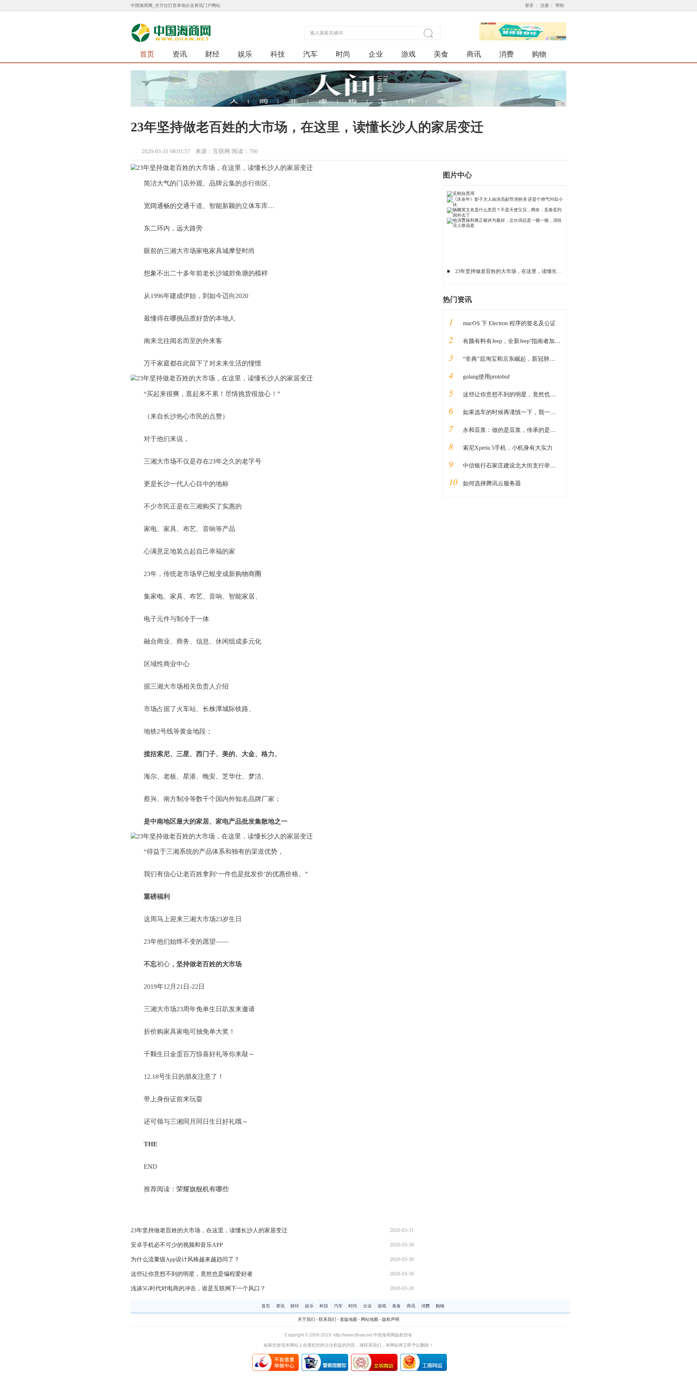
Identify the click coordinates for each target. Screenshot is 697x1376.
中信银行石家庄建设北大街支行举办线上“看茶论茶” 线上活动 (541, 465)
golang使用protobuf (486, 376)
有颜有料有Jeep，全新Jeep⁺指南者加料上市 (517, 341)
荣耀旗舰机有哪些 (202, 1189)
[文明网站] (374, 1356)
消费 (506, 54)
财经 (212, 54)
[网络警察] (325, 1356)
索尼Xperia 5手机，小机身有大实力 (508, 448)
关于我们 (306, 1319)
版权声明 (390, 1319)
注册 (544, 5)
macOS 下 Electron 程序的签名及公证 (509, 323)
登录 (529, 5)
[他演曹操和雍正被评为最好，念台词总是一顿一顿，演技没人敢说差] (505, 220)
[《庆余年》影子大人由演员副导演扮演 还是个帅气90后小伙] (505, 199)
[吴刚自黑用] (460, 193)
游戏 (408, 54)
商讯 (473, 54)
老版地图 (348, 1319)
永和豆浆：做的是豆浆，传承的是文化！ (515, 430)
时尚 (343, 54)
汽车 (310, 54)
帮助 (559, 5)
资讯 (179, 54)
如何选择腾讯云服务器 (492, 483)
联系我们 (327, 1319)
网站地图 (369, 1319)
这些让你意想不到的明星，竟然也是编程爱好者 (192, 1274)
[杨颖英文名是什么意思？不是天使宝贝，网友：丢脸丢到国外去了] (505, 209)
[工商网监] (423, 1356)
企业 (375, 54)
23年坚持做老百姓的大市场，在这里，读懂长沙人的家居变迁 (209, 1230)
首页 (147, 54)
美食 (441, 54)
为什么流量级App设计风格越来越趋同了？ (185, 1259)
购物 (539, 54)
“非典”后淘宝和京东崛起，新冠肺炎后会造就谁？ (526, 359)
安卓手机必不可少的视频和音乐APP (177, 1245)
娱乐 (245, 54)
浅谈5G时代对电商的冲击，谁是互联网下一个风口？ (198, 1288)
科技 (277, 54)
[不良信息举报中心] (275, 1356)
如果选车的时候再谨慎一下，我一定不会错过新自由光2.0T (538, 412)
